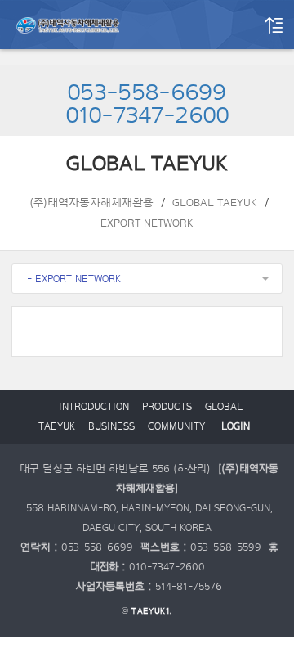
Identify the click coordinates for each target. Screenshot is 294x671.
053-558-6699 (147, 93)
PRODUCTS (167, 406)
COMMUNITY (176, 426)
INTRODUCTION (94, 406)
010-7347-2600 (147, 116)
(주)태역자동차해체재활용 (91, 203)
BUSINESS (111, 426)
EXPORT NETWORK (147, 223)
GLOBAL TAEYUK (214, 203)
